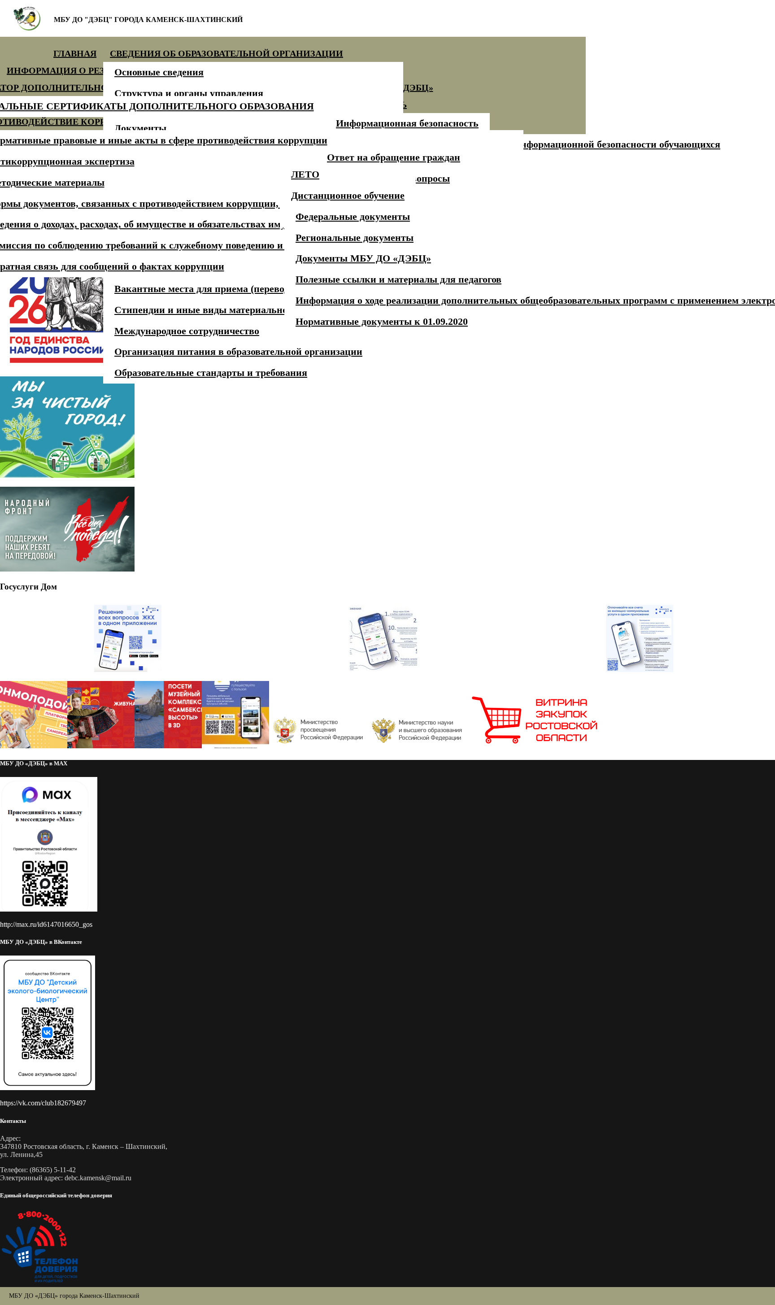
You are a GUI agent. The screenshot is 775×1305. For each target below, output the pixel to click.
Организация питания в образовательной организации (238, 351)
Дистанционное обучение (348, 195)
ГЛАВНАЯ (74, 53)
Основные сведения (159, 72)
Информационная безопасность (407, 123)
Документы (140, 128)
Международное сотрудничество (186, 330)
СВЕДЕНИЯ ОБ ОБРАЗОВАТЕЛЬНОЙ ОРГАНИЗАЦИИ (226, 53)
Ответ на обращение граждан (393, 157)
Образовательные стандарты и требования (210, 372)
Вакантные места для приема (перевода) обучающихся (237, 288)
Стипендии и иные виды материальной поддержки (229, 309)
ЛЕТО (305, 174)
